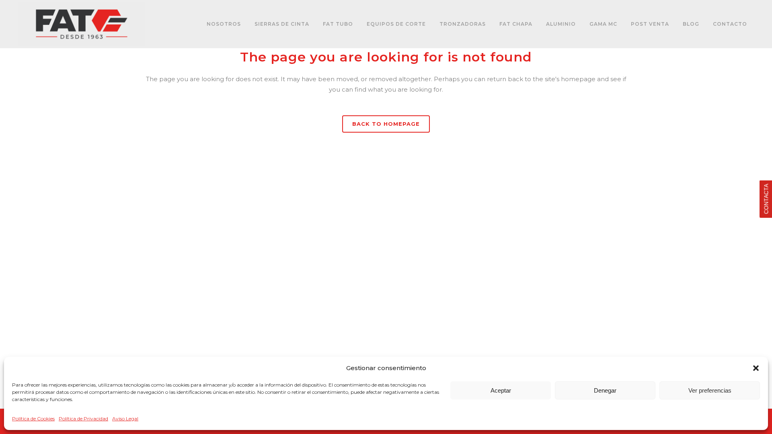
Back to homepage (386, 124)
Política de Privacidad (83, 419)
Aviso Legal (125, 419)
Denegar (605, 390)
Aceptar (501, 390)
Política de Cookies (33, 419)
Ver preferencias (709, 390)
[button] (756, 368)
